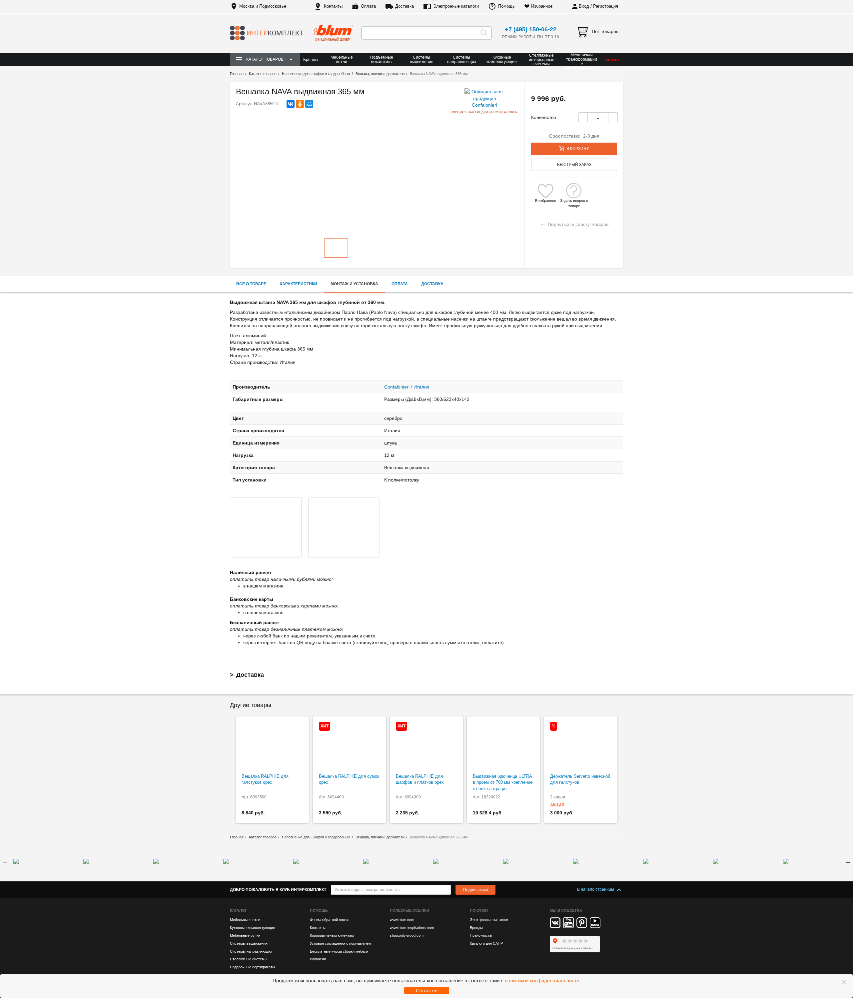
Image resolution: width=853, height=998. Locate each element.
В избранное (545, 201)
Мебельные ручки (245, 935)
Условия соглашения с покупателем (340, 943)
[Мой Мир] (309, 104)
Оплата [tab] (400, 284)
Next (848, 861)
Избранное (541, 6)
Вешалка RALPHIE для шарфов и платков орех (420, 779)
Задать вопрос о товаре (574, 201)
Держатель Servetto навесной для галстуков (580, 779)
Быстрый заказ (574, 164)
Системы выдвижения (421, 59)
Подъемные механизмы (381, 59)
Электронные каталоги (456, 6)
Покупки (479, 910)
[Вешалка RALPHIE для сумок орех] (349, 745)
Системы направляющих (461, 59)
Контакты (333, 6)
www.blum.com (402, 920)
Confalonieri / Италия (406, 387)
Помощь (506, 6)
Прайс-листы (481, 935)
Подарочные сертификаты (252, 967)
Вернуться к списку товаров (574, 223)
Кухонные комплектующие (501, 59)
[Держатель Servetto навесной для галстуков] (580, 745)
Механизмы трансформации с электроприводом (581, 62)
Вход (584, 6)
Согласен (426, 990)
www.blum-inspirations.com (412, 928)
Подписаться (475, 889)
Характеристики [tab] (298, 284)
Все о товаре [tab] (251, 284)
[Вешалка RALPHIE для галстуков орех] (272, 745)
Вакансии (318, 959)
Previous (5, 861)
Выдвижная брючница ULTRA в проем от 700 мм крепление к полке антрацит (502, 782)
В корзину (577, 148)
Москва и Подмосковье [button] (262, 6)
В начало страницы (596, 889)
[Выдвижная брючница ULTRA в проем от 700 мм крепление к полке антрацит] (503, 745)
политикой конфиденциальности (542, 980)
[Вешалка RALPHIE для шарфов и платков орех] (426, 745)
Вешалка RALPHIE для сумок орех (349, 779)
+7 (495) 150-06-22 (530, 29)
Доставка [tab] (432, 284)
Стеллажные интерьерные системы (541, 59)
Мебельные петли (342, 59)
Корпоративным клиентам (332, 935)
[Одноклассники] (300, 104)
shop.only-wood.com (407, 935)
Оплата (368, 6)
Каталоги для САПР (486, 943)
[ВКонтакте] (291, 104)
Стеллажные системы (248, 959)
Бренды (310, 59)
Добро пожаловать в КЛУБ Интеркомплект (278, 889)
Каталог (238, 910)
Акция (612, 59)
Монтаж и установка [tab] (354, 284)
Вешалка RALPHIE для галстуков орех (265, 779)
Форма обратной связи (329, 920)
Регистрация (605, 6)
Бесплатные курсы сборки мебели (339, 951)
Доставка (404, 6)
